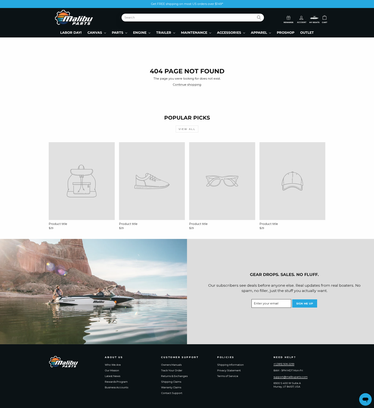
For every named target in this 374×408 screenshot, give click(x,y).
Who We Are (113, 364)
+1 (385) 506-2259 (283, 364)
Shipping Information (230, 364)
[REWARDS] (288, 17)
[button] (314, 17)
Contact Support (171, 393)
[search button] (259, 17)
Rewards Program (116, 381)
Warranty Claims (171, 387)
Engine (140, 33)
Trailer (164, 33)
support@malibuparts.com (290, 376)
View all (187, 129)
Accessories (229, 33)
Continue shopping (187, 84)
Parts (118, 33)
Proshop (285, 33)
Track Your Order (171, 370)
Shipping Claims (171, 381)
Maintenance (194, 33)
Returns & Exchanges (174, 376)
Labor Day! (71, 33)
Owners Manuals (171, 364)
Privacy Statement (229, 370)
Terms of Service (227, 376)
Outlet (307, 33)
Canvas (95, 33)
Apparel (259, 33)
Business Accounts (116, 387)
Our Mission (112, 370)
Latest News (112, 376)
